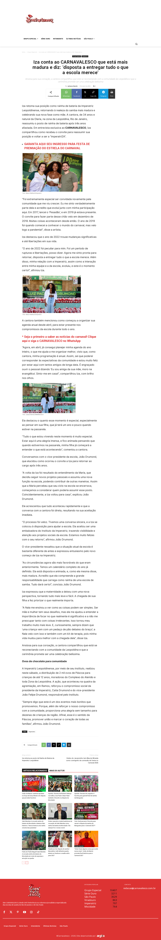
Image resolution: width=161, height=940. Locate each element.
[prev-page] (23, 862)
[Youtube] (24, 912)
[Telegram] (64, 745)
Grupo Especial (32, 52)
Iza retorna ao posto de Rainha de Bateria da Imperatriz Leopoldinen (38, 759)
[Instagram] (31, 912)
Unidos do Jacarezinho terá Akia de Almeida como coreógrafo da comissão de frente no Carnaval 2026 (82, 760)
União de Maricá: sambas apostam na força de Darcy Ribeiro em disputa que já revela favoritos (33, 796)
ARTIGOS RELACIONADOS (35, 770)
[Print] (69, 745)
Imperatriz (85, 56)
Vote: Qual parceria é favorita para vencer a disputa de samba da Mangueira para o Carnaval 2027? (85, 823)
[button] (136, 44)
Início (23, 52)
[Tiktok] (38, 912)
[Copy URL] (59, 745)
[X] (54, 745)
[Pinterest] (17, 912)
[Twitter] (11, 912)
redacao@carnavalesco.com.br (139, 888)
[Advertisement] (98, 16)
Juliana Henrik (72, 86)
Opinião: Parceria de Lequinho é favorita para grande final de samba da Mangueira (85, 796)
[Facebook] (49, 745)
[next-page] (27, 862)
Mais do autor (57, 770)
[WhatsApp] (44, 745)
